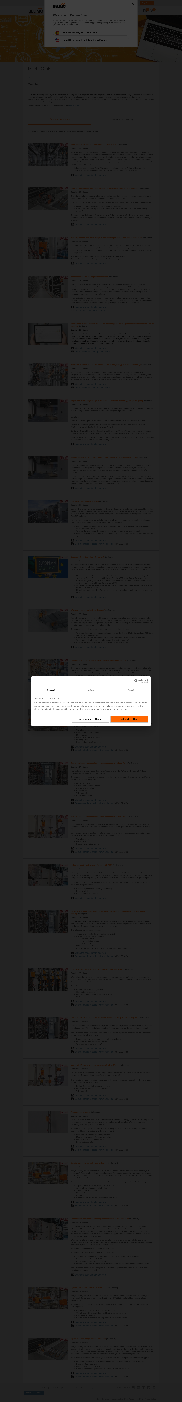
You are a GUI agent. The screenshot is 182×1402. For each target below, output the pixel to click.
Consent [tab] (51, 690)
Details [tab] (91, 690)
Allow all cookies (129, 719)
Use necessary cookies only (91, 719)
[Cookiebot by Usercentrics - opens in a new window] (136, 681)
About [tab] (131, 690)
